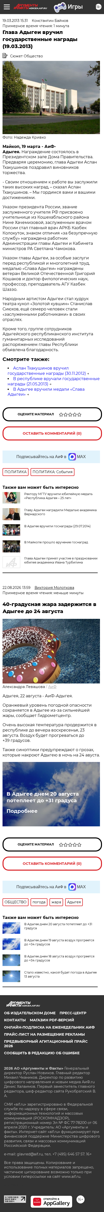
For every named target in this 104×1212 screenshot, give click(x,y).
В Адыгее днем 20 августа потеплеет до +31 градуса (43, 797)
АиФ (52, 686)
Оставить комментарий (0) (52, 433)
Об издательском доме (30, 1013)
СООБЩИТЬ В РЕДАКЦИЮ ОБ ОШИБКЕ (42, 1053)
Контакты (15, 1020)
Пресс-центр (73, 1013)
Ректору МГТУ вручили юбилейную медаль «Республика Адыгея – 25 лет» (58, 496)
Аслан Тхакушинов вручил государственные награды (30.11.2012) (47, 371)
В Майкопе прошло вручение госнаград (56, 542)
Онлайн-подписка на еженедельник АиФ (49, 1027)
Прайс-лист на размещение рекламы (44, 1034)
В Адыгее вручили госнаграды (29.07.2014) (57, 526)
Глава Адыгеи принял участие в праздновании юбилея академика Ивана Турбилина (60, 560)
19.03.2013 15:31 (15, 20)
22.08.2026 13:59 (17, 587)
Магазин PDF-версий (52, 1020)
